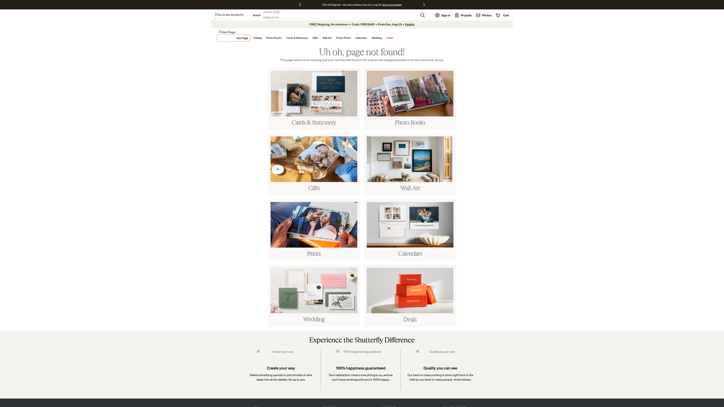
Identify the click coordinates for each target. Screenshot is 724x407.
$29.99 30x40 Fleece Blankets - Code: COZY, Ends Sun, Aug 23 (352, 4)
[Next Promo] (424, 4)
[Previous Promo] (301, 4)
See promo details (397, 4)
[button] (422, 15)
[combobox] (335, 15)
